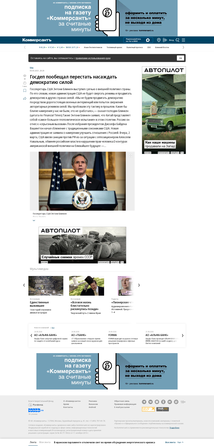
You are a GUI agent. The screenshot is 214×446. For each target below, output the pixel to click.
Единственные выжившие (39, 304)
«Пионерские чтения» (125, 302)
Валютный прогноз (135, 47)
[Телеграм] (144, 402)
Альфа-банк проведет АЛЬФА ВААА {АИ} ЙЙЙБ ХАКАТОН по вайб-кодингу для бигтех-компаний (162, 341)
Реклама (93, 401)
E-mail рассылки (122, 407)
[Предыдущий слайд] (24, 285)
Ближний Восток (162, 47)
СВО (149, 47)
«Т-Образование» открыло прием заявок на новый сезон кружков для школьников (86, 341)
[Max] (176, 402)
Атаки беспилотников (93, 47)
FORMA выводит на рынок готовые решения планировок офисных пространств (123, 341)
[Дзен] (157, 402)
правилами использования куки (92, 58)
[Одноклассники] (163, 402)
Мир (31, 67)
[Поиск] (177, 40)
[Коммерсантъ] (37, 40)
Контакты (68, 407)
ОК (180, 58)
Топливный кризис (114, 47)
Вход (171, 40)
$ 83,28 (42, 47)
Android (92, 407)
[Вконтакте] (150, 402)
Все (53, 327)
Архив (66, 404)
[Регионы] (159, 40)
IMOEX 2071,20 (72, 47)
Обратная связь (121, 401)
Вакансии (93, 404)
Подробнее (174, 427)
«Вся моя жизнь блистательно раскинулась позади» (85, 305)
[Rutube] (170, 402)
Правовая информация (125, 404)
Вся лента (170, 442)
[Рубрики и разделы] (183, 40)
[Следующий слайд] (139, 285)
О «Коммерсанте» (72, 401)
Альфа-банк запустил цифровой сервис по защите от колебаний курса (51, 339)
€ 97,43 (51, 47)
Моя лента (44, 442)
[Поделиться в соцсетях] (24, 98)
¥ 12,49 (60, 47)
